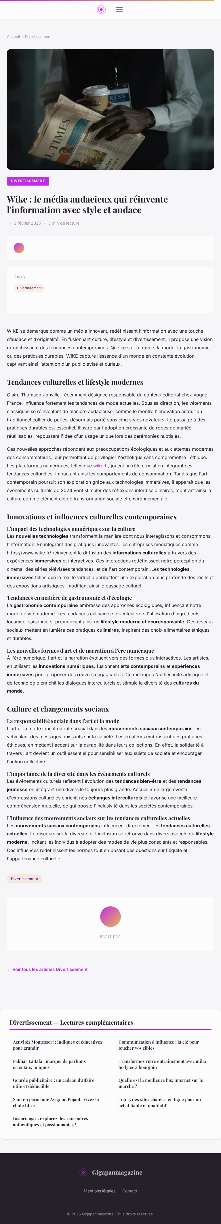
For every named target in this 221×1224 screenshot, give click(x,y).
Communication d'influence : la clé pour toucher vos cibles (159, 1045)
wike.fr (100, 466)
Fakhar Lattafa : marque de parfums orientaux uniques (49, 1064)
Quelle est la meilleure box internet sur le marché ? (161, 1083)
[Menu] (119, 9)
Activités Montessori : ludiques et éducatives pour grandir (57, 1045)
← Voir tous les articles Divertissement (47, 969)
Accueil (13, 36)
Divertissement (38, 36)
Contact (129, 1190)
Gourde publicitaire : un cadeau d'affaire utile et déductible (53, 1083)
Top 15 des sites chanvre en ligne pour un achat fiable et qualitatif (160, 1102)
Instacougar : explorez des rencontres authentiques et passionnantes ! (50, 1121)
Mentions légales (99, 1190)
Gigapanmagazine (117, 1172)
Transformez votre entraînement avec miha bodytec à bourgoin (162, 1064)
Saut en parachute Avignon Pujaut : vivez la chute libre (56, 1102)
